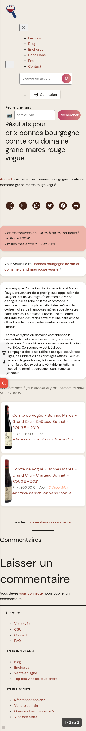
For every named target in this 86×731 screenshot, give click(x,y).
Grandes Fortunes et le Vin (35, 711)
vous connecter (31, 593)
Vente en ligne (25, 673)
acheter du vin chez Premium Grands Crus (42, 439)
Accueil (6, 179)
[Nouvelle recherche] (4, 383)
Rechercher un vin (19, 107)
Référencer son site (29, 700)
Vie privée (22, 623)
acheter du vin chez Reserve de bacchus (41, 493)
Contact (20, 635)
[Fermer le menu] (23, 27)
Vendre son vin (26, 705)
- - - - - (44, 421)
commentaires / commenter (49, 522)
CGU (18, 629)
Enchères (21, 667)
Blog (17, 661)
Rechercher (69, 115)
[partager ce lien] (10, 206)
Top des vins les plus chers (35, 678)
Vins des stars (25, 716)
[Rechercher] (66, 78)
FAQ (17, 640)
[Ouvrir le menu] (9, 64)
